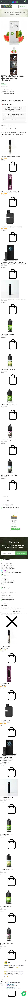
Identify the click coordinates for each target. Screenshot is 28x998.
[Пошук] (21, 2)
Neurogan (12, 93)
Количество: (4, 125)
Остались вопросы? (8, 504)
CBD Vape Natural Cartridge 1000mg (14, 522)
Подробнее (16, 528)
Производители (5, 579)
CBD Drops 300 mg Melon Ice (8, 369)
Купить (5, 128)
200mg (17, 134)
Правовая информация (7, 597)
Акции (2, 584)
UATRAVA (10, 608)
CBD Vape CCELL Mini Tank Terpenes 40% (11, 227)
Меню (22, 6)
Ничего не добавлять (10, 119)
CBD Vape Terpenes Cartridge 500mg (10, 156)
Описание (5, 496)
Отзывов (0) (6, 500)
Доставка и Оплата (6, 595)
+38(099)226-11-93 (10, 568)
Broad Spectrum (22, 132)
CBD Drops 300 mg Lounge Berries (10, 440)
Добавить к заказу (8, 104)
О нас (2, 593)
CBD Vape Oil (4, 132)
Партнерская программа (7, 582)
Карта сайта (4, 605)
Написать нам (17, 572)
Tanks (10, 132)
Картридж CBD (5, 134)
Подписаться (21, 553)
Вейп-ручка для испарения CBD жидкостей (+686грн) (16, 115)
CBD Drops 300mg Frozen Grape (9, 475)
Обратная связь (5, 603)
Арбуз (21, 134)
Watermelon (12, 134)
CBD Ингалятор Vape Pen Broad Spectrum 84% (13, 299)
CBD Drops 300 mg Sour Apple (8, 404)
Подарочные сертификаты (8, 580)
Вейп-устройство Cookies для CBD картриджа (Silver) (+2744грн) (15, 109)
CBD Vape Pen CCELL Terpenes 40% (10, 191)
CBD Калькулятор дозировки (8, 592)
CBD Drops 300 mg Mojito (7, 334)
